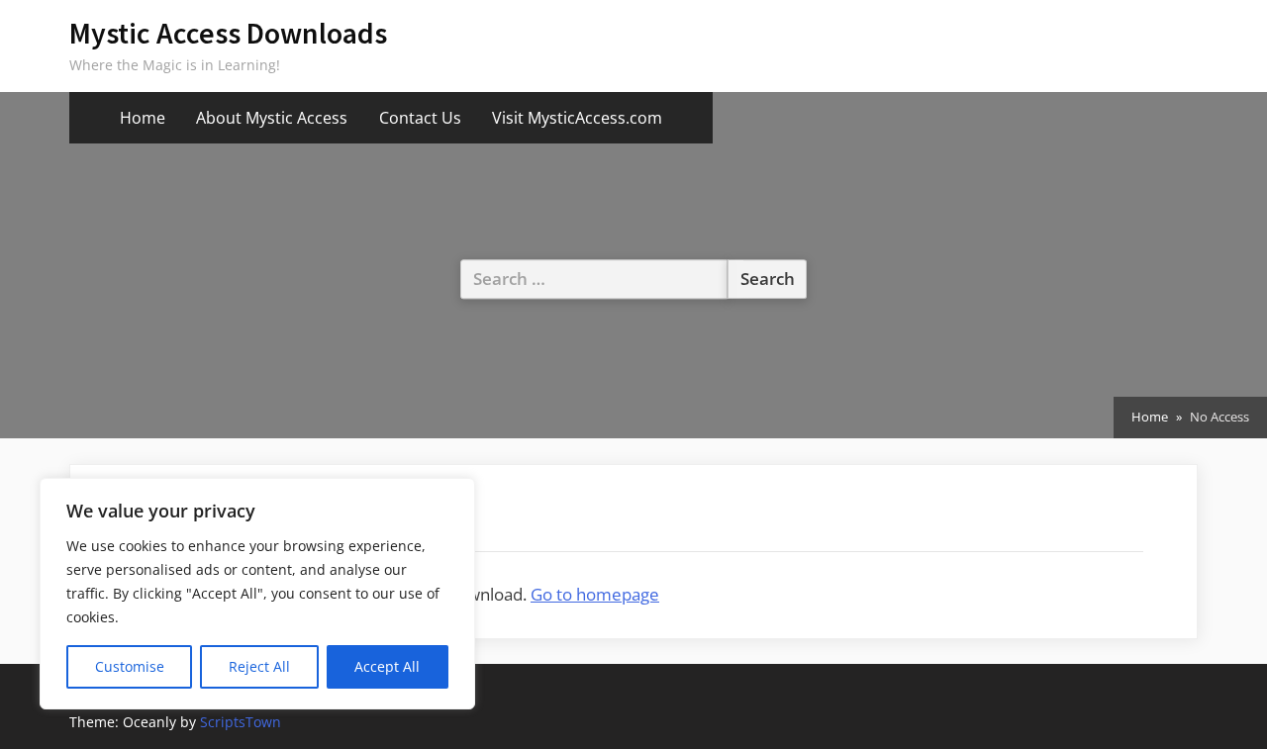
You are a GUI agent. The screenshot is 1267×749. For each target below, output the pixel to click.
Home (142, 118)
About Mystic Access (271, 118)
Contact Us (420, 118)
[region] (257, 593)
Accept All (387, 666)
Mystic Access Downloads (228, 33)
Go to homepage (595, 594)
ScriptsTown (240, 721)
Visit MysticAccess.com (577, 118)
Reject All (259, 666)
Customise (129, 666)
